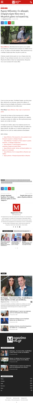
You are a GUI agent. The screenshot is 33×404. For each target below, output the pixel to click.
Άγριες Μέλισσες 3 (26, 180)
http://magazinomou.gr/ (16, 214)
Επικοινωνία (8, 398)
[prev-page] (15, 248)
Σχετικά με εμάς (16, 398)
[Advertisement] (16, 81)
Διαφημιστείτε (24, 398)
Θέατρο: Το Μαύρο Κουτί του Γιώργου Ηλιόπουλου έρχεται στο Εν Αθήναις (20, 359)
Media (6, 5)
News (2, 388)
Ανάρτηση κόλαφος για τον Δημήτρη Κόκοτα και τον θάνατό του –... (19, 319)
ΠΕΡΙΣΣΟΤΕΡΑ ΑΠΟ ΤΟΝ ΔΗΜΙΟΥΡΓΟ (21, 231)
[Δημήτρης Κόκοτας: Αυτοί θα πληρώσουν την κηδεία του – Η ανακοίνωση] (4, 328)
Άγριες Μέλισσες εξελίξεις (16, 181)
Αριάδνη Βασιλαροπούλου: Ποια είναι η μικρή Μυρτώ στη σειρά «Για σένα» (27, 243)
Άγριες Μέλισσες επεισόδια (26, 181)
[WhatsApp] (12, 22)
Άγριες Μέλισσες (5, 46)
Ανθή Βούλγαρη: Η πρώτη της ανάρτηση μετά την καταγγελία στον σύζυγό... (20, 311)
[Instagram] (16, 227)
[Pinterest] (9, 22)
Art (1, 390)
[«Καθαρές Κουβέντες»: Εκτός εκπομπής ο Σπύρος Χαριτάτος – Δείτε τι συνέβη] (16, 237)
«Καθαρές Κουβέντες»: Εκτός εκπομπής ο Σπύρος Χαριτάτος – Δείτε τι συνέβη (16, 243)
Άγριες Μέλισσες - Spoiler (17, 180)
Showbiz (3, 381)
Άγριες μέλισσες (9, 180)
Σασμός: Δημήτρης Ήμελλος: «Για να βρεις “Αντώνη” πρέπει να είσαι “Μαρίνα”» (8, 198)
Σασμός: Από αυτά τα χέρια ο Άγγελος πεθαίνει (25, 196)
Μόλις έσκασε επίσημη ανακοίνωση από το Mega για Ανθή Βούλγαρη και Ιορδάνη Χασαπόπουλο (5, 243)
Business (3, 385)
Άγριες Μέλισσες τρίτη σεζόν (7, 182)
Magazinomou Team (7, 19)
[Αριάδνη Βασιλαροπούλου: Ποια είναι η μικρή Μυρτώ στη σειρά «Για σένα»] (27, 237)
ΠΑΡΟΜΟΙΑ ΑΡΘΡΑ (8, 231)
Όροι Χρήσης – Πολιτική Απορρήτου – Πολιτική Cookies (16, 400)
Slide (6, 8)
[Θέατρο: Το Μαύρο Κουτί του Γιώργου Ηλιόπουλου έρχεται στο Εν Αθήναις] (4, 360)
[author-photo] (16, 207)
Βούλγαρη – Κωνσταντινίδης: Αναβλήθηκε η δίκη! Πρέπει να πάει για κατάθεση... (16, 299)
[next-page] (17, 248)
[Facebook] (2, 22)
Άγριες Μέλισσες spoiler (6, 181)
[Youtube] (20, 227)
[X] (5, 22)
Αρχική (2, 5)
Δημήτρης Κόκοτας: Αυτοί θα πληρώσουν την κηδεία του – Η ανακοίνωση (20, 326)
